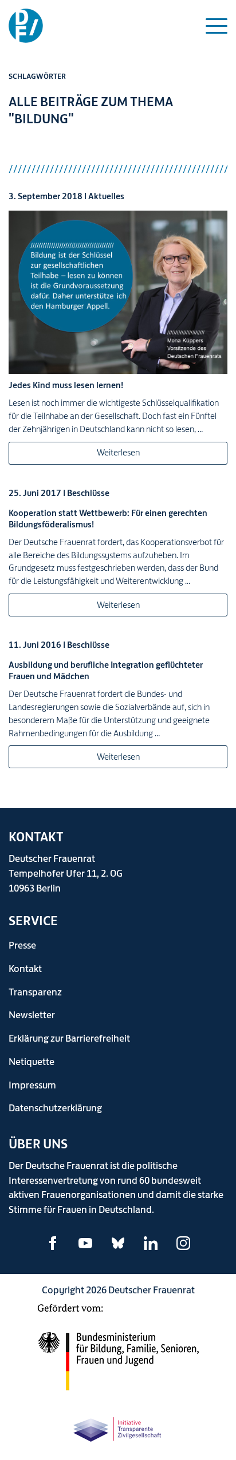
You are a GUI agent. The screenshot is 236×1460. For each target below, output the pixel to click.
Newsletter (32, 1015)
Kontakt (25, 968)
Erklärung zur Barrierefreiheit (69, 1038)
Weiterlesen (118, 452)
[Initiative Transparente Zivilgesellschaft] (118, 1428)
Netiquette (31, 1061)
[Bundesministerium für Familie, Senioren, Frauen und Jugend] (118, 1354)
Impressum (32, 1085)
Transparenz (35, 992)
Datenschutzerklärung (55, 1108)
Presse (22, 945)
